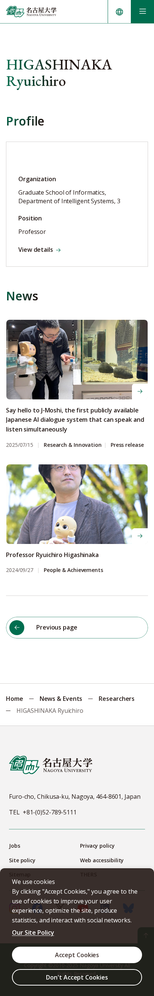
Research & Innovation (73, 445)
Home (14, 699)
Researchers (117, 699)
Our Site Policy (33, 932)
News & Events (61, 699)
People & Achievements (73, 570)
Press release (127, 445)
